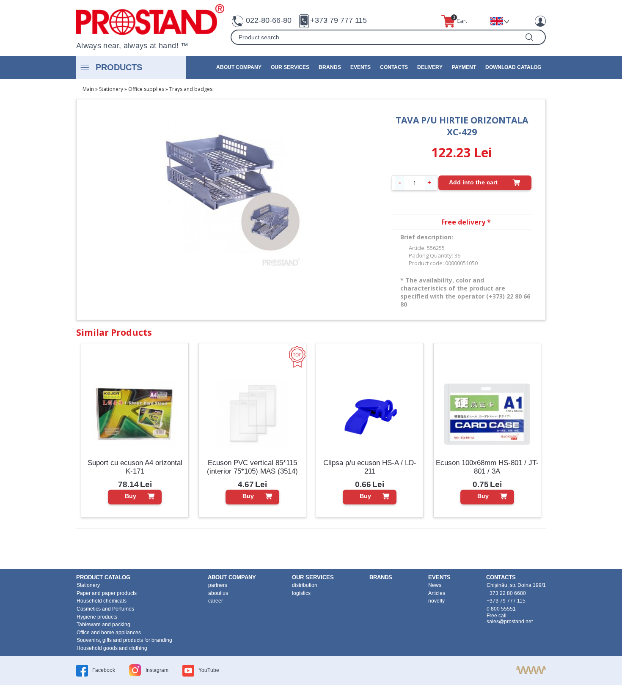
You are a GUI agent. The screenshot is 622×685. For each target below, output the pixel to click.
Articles (436, 593)
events (360, 67)
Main (88, 89)
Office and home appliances (109, 633)
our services (290, 67)
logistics (301, 593)
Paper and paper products (107, 593)
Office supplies (146, 89)
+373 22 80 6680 (506, 593)
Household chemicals (102, 601)
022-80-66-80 (269, 20)
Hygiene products (97, 617)
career (215, 601)
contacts (394, 67)
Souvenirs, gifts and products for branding (124, 640)
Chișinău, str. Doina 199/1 (516, 585)
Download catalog (513, 67)
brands (330, 67)
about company (238, 67)
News (434, 585)
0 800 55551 (501, 609)
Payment (464, 67)
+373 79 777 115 (338, 20)
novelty (436, 601)
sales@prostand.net (510, 622)
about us (218, 593)
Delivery (430, 67)
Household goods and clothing (112, 648)
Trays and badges (190, 89)
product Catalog (103, 577)
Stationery (111, 89)
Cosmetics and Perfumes (105, 609)
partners (217, 585)
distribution (304, 585)
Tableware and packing (103, 624)
